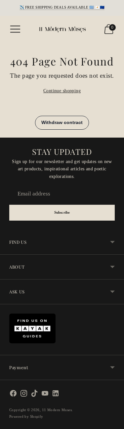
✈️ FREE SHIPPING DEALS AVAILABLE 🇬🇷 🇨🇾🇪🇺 (62, 7)
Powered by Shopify (26, 416)
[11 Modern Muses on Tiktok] (34, 394)
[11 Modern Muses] (62, 29)
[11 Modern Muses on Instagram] (24, 394)
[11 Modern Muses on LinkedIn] (56, 394)
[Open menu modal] (15, 29)
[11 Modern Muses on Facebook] (13, 394)
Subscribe (62, 212)
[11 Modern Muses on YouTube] (45, 394)
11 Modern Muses (57, 410)
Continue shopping (62, 90)
